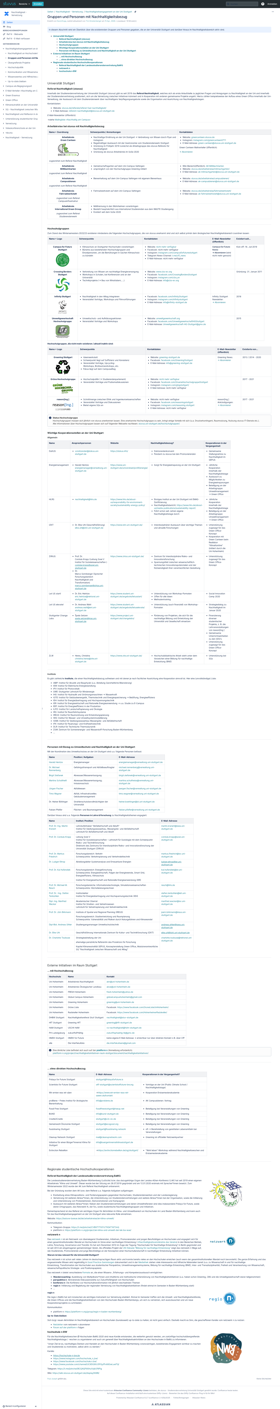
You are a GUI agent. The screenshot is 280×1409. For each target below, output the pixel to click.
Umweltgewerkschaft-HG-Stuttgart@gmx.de (184, 324)
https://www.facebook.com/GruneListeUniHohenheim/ (143, 1007)
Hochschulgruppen (68, 45)
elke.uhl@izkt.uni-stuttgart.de (89, 528)
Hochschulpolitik (15, 67)
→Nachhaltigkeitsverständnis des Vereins (157, 1242)
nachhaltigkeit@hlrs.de (86, 499)
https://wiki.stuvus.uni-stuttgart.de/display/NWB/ (75, 1373)
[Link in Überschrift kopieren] (76, 83)
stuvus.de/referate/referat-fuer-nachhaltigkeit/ (84, 108)
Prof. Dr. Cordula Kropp (60, 837)
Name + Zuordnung (58, 132)
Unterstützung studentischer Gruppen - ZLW (27, 118)
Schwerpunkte (86, 238)
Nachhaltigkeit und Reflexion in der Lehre (25, 114)
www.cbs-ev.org (164, 271)
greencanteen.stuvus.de (203, 137)
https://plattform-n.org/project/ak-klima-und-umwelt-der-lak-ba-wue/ (98, 1230)
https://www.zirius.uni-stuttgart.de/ (127, 556)
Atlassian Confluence (135, 1398)
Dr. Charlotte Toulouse (59, 937)
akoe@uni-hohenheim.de (118, 987)
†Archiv (9, 133)
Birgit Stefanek (56, 775)
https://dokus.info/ (119, 451)
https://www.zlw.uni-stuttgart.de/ (126, 655)
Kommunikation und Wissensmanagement (27, 72)
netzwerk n (64, 68)
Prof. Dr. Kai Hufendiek (59, 869)
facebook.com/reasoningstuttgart (177, 402)
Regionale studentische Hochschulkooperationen (78, 62)
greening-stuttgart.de (169, 357)
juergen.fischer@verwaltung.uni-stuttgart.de (140, 788)
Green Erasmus (13, 95)
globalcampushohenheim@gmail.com (124, 997)
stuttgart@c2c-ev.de (106, 1119)
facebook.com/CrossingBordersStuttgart (177, 274)
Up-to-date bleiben (17, 81)
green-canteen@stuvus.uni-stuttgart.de (217, 143)
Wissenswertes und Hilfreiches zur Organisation (30, 76)
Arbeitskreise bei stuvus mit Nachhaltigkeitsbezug (84, 42)
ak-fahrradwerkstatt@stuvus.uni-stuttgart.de (219, 193)
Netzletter (58, 1324)
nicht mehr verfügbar (166, 247)
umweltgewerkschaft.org (168, 318)
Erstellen (38, 4)
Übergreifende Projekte (19, 62)
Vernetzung (11, 123)
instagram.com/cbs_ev (169, 277)
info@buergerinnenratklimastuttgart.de (114, 1142)
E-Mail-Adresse (127, 757)
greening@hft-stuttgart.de (119, 1022)
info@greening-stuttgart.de (179, 363)
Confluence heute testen (228, 1390)
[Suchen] (228, 4)
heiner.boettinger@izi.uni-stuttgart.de (137, 801)
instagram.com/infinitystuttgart (173, 299)
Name (52, 443)
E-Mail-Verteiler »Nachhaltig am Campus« (25, 90)
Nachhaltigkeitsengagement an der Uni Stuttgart (29, 48)
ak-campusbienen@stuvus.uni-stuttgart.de (218, 181)
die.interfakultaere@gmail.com (121, 1043)
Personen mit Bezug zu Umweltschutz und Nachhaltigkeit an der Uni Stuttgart (97, 50)
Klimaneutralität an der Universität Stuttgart (26, 104)
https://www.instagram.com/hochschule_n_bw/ (75, 1358)
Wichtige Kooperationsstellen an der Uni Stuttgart (84, 47)
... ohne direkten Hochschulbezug (76, 59)
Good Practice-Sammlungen (101, 1262)
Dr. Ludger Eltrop (57, 861)
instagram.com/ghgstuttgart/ (175, 385)
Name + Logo (55, 238)
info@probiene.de (104, 1100)
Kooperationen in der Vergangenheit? (161, 1074)
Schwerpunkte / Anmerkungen (105, 132)
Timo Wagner (55, 793)
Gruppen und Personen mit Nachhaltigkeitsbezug (32, 58)
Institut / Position (84, 821)
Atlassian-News (198, 1398)
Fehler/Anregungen (181, 1398)
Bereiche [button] (23, 4)
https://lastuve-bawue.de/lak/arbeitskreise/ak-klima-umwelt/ (85, 1218)
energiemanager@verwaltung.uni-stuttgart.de (141, 762)
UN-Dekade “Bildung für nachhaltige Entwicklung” (147, 1248)
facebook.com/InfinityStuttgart (173, 296)
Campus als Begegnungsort (19, 86)
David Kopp (61, 21)
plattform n (102, 1050)
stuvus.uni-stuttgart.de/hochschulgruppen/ (159, 423)
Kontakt (110, 976)
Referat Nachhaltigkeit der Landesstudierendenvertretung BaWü (91, 65)
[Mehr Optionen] (273, 11)
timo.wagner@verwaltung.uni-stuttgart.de (139, 793)
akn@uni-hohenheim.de (118, 981)
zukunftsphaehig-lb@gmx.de (120, 1033)
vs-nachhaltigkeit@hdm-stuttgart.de (124, 1027)
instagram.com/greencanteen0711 (209, 140)
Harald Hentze (56, 762)
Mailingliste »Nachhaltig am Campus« (73, 119)
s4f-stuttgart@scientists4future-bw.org (114, 1084)
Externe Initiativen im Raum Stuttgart (71, 53)
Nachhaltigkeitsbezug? (162, 443)
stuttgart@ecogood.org (107, 1124)
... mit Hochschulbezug (70, 56)
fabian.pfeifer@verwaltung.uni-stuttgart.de (139, 809)
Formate (86, 1272)
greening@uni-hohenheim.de (120, 1002)
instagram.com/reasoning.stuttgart (177, 405)
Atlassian (161, 1404)
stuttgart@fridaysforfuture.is (109, 1079)
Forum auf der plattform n (65, 1327)
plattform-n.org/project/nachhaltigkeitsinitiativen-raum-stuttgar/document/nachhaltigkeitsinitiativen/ (100, 1053)
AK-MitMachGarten (215, 166)
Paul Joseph (52, 1379)
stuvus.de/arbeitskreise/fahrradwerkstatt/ (211, 191)
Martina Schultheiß (58, 780)
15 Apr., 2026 (110, 21)
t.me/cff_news (179, 255)
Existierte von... (250, 349)
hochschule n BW (68, 71)
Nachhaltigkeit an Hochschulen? (23, 53)
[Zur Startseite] (9, 4)
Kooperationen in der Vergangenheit (216, 444)
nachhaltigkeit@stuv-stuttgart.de (122, 1017)
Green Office (12, 100)
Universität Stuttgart (63, 36)
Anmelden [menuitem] (272, 4)
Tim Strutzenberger (94, 21)
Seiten (50, 11)
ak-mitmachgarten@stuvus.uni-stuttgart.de (218, 172)
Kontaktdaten (186, 132)
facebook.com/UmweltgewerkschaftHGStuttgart (181, 321)
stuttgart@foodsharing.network (111, 1129)
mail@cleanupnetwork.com (109, 1137)
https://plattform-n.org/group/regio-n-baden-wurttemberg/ (93, 1311)
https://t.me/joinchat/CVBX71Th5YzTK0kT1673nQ (95, 1227)
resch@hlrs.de (168, 885)
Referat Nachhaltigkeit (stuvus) (74, 39)
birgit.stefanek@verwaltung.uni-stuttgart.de (140, 775)
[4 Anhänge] (135, 12)
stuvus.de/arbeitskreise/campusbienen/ (210, 178)
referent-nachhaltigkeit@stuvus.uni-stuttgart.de (91, 111)
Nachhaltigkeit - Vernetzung (19, 137)
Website (114, 443)
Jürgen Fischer (56, 788)
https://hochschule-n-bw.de (66, 1355)
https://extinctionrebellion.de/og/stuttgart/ (118, 1150)
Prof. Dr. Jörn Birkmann (60, 912)
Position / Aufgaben (83, 757)
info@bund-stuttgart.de (107, 1113)
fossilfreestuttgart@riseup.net (110, 1108)
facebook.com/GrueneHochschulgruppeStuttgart (184, 382)
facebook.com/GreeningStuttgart (177, 360)
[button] (263, 4)
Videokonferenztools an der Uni (20, 128)
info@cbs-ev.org (171, 280)
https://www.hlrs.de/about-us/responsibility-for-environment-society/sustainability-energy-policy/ (127, 502)
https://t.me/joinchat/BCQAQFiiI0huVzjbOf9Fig (79, 1368)
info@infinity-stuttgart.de (175, 302)
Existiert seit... (243, 238)
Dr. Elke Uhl (54, 932)
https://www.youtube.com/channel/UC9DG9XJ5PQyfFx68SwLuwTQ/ (86, 1364)
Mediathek (143, 1262)
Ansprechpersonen (81, 443)
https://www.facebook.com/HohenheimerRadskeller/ (142, 1012)
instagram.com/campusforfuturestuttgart (177, 252)
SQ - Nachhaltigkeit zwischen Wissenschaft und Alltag (31, 109)
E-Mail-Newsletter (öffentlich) (221, 240)
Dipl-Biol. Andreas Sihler (60, 924)
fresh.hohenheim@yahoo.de (120, 992)
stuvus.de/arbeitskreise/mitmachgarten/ (210, 169)
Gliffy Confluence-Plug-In (194, 1393)
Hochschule (55, 976)
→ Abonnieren (186, 152)
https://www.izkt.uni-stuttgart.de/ (126, 525)
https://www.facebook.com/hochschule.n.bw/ (75, 1361)
